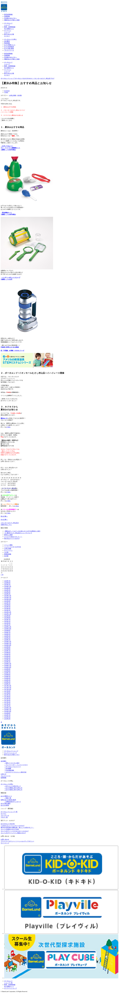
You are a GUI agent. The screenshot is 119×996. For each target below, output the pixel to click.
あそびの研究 (5, 805)
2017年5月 (7, 698)
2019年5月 (7, 654)
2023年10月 (7, 599)
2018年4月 (7, 678)
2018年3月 (7, 680)
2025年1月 (7, 584)
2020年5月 (7, 634)
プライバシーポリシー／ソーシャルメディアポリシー (17, 841)
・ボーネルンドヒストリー (12, 766)
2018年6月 (7, 674)
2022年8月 (7, 617)
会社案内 (7, 41)
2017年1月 (7, 706)
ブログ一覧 (4, 817)
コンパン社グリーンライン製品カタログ (13, 833)
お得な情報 (12, 95)
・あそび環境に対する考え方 (13, 788)
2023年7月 (7, 603)
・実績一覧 (7, 798)
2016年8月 (7, 713)
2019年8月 (7, 649)
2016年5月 (7, 717)
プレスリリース (9, 50)
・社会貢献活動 (9, 770)
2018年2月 (7, 682)
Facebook (7, 91)
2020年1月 (7, 639)
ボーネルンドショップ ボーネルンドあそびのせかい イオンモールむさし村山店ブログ (27, 78)
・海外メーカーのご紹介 (12, 763)
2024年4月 (7, 592)
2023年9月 (7, 601)
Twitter (6, 92)
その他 (6, 552)
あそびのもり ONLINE (8, 824)
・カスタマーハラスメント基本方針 (15, 772)
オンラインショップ (10, 753)
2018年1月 (7, 684)
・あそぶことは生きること (12, 786)
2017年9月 (7, 691)
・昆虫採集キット (6, 212)
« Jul (2, 574)
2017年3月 (7, 702)
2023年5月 (7, 606)
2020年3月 (7, 636)
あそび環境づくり (9, 45)
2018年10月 (7, 667)
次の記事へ (4, 519)
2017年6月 (7, 696)
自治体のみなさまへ (10, 18)
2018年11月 (7, 665)
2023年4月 (7, 608)
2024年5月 (7, 590)
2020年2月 (7, 638)
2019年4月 (7, 656)
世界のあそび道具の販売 (8, 800)
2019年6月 (7, 652)
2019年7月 (7, 650)
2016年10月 (7, 711)
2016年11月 (7, 709)
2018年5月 (7, 676)
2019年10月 (7, 645)
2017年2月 (7, 704)
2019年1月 (7, 661)
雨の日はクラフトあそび (12, 538)
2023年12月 (7, 595)
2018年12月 (7, 663)
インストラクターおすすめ (12, 547)
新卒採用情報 (8, 14)
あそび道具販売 (9, 46)
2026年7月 (7, 581)
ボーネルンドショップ (11, 751)
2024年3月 (7, 594)
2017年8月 (7, 693)
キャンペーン (8, 550)
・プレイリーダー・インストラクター (16, 765)
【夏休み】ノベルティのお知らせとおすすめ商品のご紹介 (22, 531)
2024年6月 (7, 588)
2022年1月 (7, 621)
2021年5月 (7, 623)
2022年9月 (7, 616)
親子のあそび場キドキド (12, 754)
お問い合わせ (5, 839)
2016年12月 (7, 707)
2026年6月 (7, 582)
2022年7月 (7, 619)
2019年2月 (7, 660)
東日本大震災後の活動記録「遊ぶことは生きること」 (17, 827)
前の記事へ (4, 516)
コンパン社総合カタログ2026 (10, 829)
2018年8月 (7, 671)
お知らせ (3, 774)
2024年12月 (7, 586)
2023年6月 (7, 605)
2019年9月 (7, 647)
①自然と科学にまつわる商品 (10, 347)
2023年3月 (7, 610)
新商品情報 (7, 554)
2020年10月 (7, 628)
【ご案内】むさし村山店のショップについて (18, 533)
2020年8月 (7, 630)
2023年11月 (7, 597)
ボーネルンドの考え (10, 39)
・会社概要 (7, 768)
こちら (8, 427)
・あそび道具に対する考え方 (13, 789)
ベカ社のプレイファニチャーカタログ (12, 825)
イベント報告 (8, 545)
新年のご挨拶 (8, 535)
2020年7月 (7, 632)
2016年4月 (7, 718)
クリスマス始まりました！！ (13, 536)
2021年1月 (7, 625)
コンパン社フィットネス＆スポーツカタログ (15, 831)
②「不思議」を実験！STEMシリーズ (12, 350)
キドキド (3, 813)
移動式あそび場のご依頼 (12, 20)
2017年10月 (7, 689)
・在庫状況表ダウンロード (12, 801)
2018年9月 (7, 669)
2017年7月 (7, 695)
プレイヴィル (5, 815)
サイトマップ (5, 843)
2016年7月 (7, 715)
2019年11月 (7, 643)
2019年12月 (7, 641)
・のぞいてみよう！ (7, 146)
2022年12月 (7, 612)
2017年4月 (7, 700)
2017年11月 (7, 687)
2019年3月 (7, 658)
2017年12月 (7, 685)
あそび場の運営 (9, 48)
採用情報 (7, 16)
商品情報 (7, 43)
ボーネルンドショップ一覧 (9, 812)
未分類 (19, 95)
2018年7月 (7, 673)
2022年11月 (7, 614)
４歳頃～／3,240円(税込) (8, 214)
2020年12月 (7, 627)
